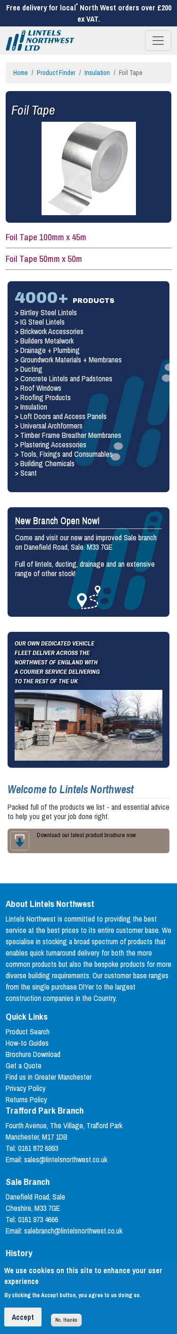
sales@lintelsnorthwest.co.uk (65, 1159)
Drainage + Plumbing (50, 350)
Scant (28, 473)
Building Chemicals (47, 463)
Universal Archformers (51, 425)
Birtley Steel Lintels (48, 312)
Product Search (28, 1031)
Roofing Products (45, 397)
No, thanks (66, 1319)
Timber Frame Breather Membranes (70, 435)
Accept (23, 1317)
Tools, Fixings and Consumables (66, 454)
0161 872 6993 (38, 1148)
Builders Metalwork (47, 341)
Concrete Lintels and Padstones (66, 378)
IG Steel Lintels (42, 322)
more (88, 597)
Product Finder (56, 72)
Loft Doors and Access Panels (63, 416)
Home (20, 72)
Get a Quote (24, 1065)
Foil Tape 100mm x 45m (46, 237)
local (69, 7)
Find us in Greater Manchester (49, 1077)
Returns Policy (26, 1099)
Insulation (97, 72)
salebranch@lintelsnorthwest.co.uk (73, 1230)
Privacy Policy (26, 1088)
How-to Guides (27, 1043)
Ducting (31, 369)
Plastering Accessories (53, 444)
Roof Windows (40, 388)
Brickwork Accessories (52, 331)
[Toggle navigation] (158, 40)
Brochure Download (33, 1054)
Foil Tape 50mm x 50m (44, 258)
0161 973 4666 (38, 1219)
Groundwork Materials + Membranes (71, 359)
